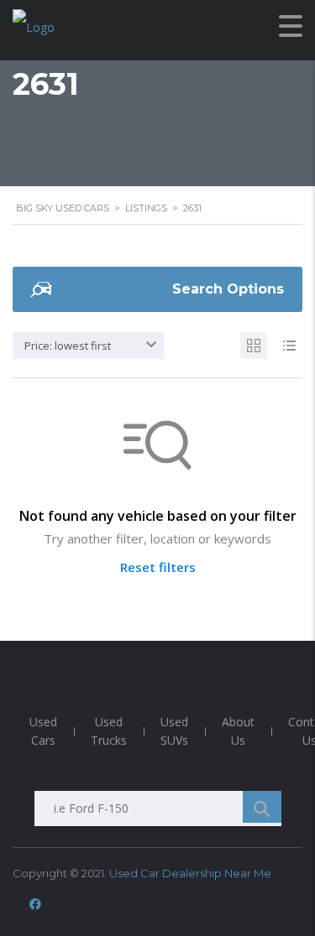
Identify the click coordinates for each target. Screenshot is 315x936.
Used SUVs (174, 731)
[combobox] (88, 345)
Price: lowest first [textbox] (67, 345)
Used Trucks (109, 731)
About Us (238, 731)
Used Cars (43, 731)
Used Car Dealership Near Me (190, 873)
